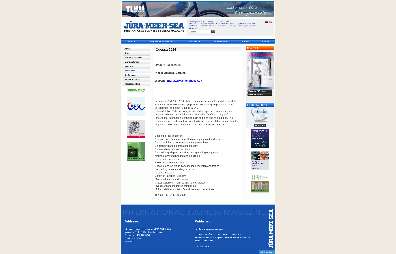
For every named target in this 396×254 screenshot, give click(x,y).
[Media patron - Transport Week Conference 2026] (260, 138)
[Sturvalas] (136, 90)
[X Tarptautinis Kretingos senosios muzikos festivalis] (260, 183)
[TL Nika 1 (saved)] (198, 17)
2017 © (266, 252)
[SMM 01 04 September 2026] (260, 161)
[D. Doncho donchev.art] (136, 129)
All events (259, 125)
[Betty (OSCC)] (136, 106)
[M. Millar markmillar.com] (136, 151)
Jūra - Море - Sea (154, 27)
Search (213, 31)
